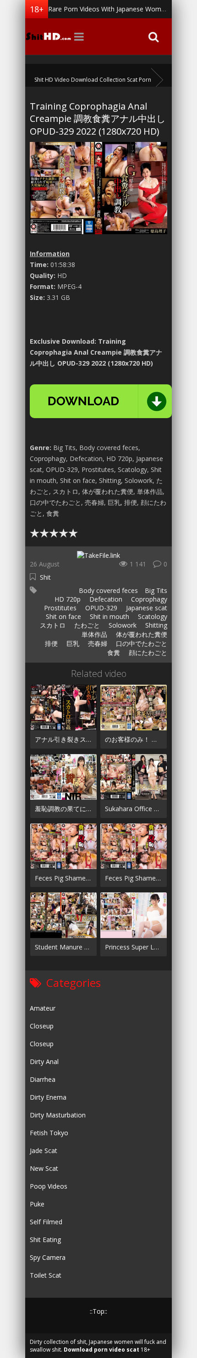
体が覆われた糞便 (140, 634)
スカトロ (52, 625)
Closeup (42, 1026)
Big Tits (156, 590)
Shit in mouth (108, 616)
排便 (50, 643)
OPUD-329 (100, 607)
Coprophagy (148, 599)
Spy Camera (48, 1257)
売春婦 (96, 643)
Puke (37, 1204)
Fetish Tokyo (49, 1132)
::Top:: (98, 1311)
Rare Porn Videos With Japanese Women (108, 9)
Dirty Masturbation (58, 1115)
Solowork (122, 625)
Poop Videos (48, 1186)
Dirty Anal (44, 1061)
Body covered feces (107, 590)
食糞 (112, 652)
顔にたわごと (147, 652)
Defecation (105, 599)
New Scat (44, 1168)
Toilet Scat (45, 1275)
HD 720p (67, 599)
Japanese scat (145, 607)
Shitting (155, 625)
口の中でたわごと (140, 643)
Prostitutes (59, 607)
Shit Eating (45, 1239)
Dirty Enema (48, 1097)
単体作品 (93, 634)
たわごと (86, 625)
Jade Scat (43, 1150)
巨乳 (72, 643)
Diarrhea (42, 1079)
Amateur (42, 1008)
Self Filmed (46, 1221)
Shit (45, 577)
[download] (101, 401)
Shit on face (62, 616)
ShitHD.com (48, 36)
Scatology (151, 616)
